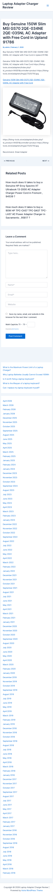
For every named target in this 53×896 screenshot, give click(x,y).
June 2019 (7, 703)
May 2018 (7, 758)
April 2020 (7, 660)
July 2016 (7, 852)
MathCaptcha (15, 329)
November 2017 (10, 783)
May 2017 (7, 809)
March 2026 (8, 405)
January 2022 (9, 571)
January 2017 (9, 826)
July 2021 (7, 596)
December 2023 (10, 473)
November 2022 (10, 528)
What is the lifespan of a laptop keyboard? (21, 383)
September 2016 (10, 843)
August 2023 (8, 490)
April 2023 (7, 507)
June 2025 (7, 439)
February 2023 (9, 516)
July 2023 (7, 494)
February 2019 (9, 720)
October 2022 (9, 533)
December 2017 (9, 779)
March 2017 (8, 817)
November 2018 (10, 732)
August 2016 (8, 847)
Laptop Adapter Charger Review (20, 5)
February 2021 (9, 618)
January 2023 (9, 520)
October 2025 (9, 426)
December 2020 (10, 626)
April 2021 (7, 609)
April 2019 (7, 711)
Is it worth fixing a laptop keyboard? (18, 379)
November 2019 (10, 681)
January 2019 (9, 724)
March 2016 (8, 869)
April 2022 (7, 558)
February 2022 (9, 567)
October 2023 (9, 482)
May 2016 (7, 860)
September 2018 (10, 741)
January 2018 (9, 775)
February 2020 (9, 669)
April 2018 (7, 762)
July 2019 (7, 698)
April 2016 (7, 864)
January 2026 (9, 414)
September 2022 (10, 537)
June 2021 (7, 601)
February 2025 (9, 456)
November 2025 (10, 422)
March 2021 (8, 613)
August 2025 (8, 435)
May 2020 (7, 656)
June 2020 (7, 652)
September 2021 (10, 588)
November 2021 (10, 579)
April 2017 (7, 813)
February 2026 (9, 409)
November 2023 (10, 477)
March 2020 (8, 664)
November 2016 (10, 834)
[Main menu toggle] (47, 5)
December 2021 (10, 575)
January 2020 (9, 673)
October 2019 (9, 686)
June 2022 (7, 550)
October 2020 (9, 635)
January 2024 (9, 469)
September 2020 (10, 639)
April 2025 (7, 448)
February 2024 (9, 465)
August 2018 (8, 745)
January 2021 (9, 622)
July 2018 (7, 749)
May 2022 (7, 554)
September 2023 (10, 486)
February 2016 (9, 873)
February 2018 (9, 771)
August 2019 (8, 694)
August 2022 (8, 541)
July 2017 (7, 801)
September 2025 (10, 431)
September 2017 (10, 792)
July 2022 (7, 545)
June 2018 (7, 754)
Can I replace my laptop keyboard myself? (21, 388)
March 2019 (8, 715)
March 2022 (8, 562)
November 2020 (10, 630)
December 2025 (10, 418)
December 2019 (10, 677)
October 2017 (9, 788)
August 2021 (8, 592)
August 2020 (8, 643)
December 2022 (10, 524)
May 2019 (7, 707)
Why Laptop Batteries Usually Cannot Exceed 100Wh (26, 374)
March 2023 (8, 511)
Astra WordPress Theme (32, 890)
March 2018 (8, 766)
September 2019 (10, 690)
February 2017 (9, 822)
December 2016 (10, 830)
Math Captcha (12, 324)
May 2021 (7, 605)
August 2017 (8, 796)
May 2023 (7, 503)
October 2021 (9, 584)
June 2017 (7, 805)
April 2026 (7, 401)
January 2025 (9, 460)
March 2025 (8, 452)
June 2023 (7, 499)
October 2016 (9, 839)
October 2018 (9, 737)
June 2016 (7, 856)
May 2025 (7, 443)
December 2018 (10, 728)
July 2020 (7, 647)
